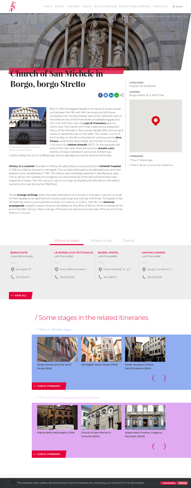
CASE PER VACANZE (22, 257)
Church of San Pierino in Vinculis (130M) (96, 435)
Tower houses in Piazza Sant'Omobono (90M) (139, 367)
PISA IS (48, 6)
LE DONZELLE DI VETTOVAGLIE (73, 252)
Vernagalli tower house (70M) (99, 365)
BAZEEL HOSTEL (108, 252)
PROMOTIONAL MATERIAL (134, 6)
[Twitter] (105, 95)
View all (20, 295)
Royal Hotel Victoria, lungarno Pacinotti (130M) (143, 435)
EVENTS (59, 6)
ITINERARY (73, 6)
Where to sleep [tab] (66, 240)
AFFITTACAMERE (64, 257)
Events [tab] (128, 240)
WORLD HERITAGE (105, 6)
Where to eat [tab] (101, 240)
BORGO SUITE (19, 252)
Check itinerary (48, 386)
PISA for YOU (160, 6)
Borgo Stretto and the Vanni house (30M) (54, 367)
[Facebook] (100, 95)
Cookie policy (168, 483)
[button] (122, 94)
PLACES (87, 6)
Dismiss (183, 483)
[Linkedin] (111, 95)
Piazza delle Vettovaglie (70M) (56, 433)
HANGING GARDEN (153, 252)
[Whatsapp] (116, 95)
